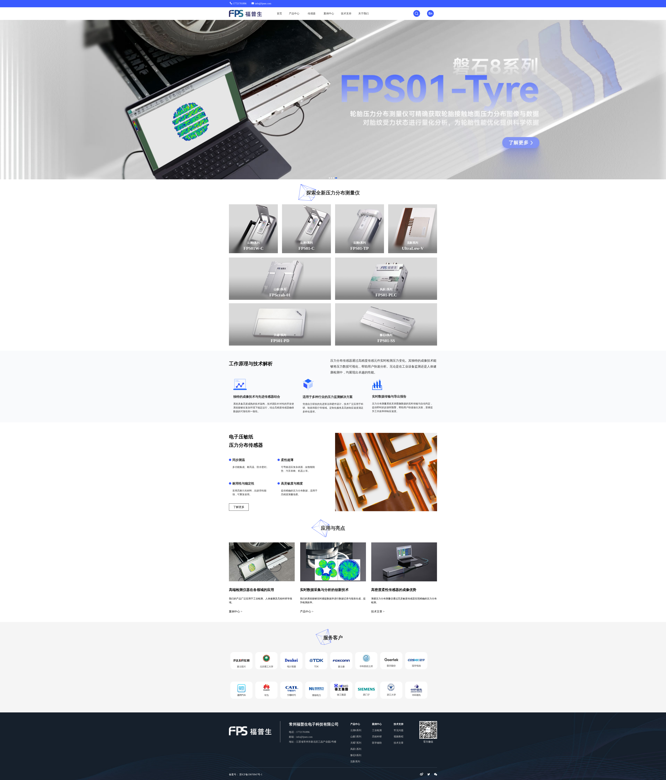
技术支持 (346, 13)
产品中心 (294, 13)
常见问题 (398, 730)
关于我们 (363, 13)
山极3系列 (355, 736)
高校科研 (377, 736)
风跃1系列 (355, 749)
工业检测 (377, 730)
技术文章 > (378, 611)
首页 (279, 13)
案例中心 (329, 13)
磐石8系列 (355, 755)
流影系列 (355, 761)
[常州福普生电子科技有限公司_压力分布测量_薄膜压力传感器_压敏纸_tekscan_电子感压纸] (241, 13)
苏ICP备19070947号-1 (250, 774)
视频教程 (398, 736)
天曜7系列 (355, 743)
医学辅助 (377, 743)
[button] (9, 95)
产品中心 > (306, 611)
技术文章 (398, 743)
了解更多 (238, 507)
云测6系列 (355, 730)
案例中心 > (235, 611)
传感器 (311, 13)
